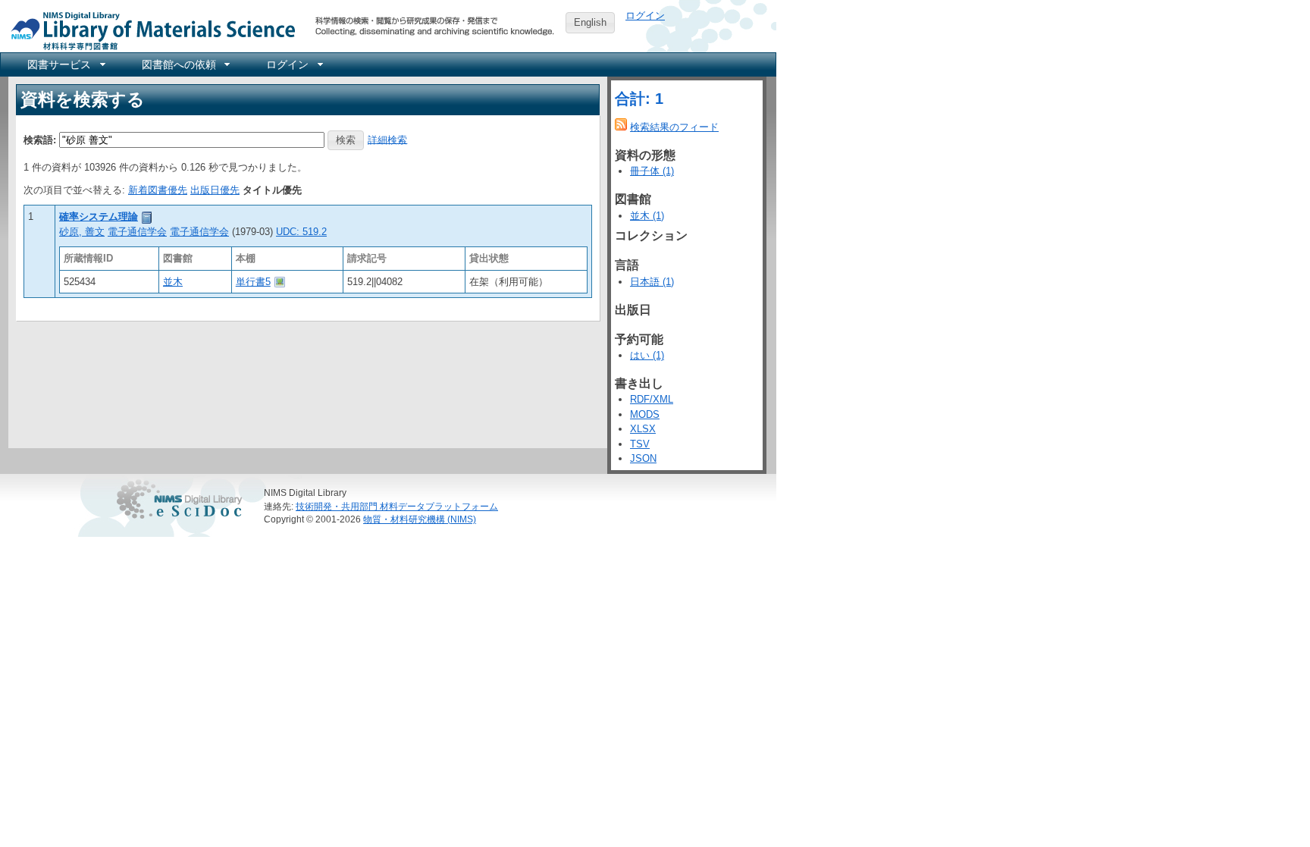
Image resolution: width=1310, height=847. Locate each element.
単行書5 (253, 281)
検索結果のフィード (674, 127)
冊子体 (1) (652, 171)
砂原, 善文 (82, 231)
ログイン (645, 15)
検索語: (40, 139)
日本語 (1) (652, 281)
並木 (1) (647, 215)
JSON (643, 458)
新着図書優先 (157, 190)
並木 (173, 281)
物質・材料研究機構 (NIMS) (419, 519)
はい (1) (647, 355)
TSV (640, 444)
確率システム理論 (98, 216)
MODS (645, 414)
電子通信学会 (137, 231)
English (590, 22)
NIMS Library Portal (149, 30)
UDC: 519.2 (301, 231)
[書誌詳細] (147, 216)
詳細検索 (387, 139)
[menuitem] (65, 64)
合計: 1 (639, 98)
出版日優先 (215, 190)
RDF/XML (651, 399)
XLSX (643, 428)
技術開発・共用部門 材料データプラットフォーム (397, 506)
